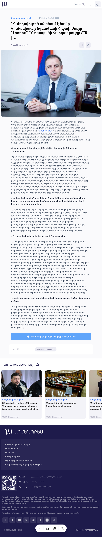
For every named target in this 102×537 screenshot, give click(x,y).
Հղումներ (9, 452)
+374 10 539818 (37, 482)
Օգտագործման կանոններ (18, 460)
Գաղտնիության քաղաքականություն (23, 464)
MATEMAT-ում (92, 530)
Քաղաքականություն (45, 349)
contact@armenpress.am (41, 487)
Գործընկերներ (12, 456)
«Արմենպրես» (45, 130)
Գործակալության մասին (17, 444)
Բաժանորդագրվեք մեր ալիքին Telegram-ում (53, 336)
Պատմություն (11, 448)
